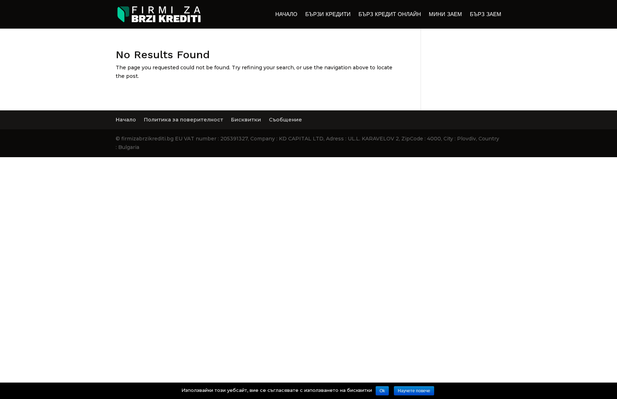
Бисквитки (246, 119)
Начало (286, 15)
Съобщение (285, 119)
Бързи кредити (328, 15)
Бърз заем (485, 15)
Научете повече (414, 390)
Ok (382, 390)
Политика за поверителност (183, 119)
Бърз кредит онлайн (389, 15)
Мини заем (445, 15)
